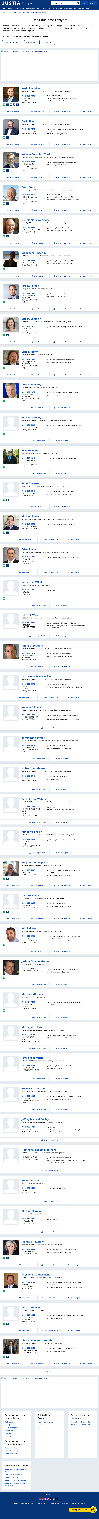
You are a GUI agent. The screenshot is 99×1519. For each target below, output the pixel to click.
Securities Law (43, 1425)
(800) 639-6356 (28, 936)
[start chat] (93, 1509)
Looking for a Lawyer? (79, 1510)
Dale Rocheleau (31, 895)
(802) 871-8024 (28, 745)
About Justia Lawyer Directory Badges (16, 1470)
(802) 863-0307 (28, 161)
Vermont (32, 12)
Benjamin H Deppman (35, 862)
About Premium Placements (15, 1480)
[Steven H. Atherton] (11, 1094)
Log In (85, 3)
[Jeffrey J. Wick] (11, 621)
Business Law (23, 12)
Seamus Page (30, 450)
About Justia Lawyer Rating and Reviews (15, 1484)
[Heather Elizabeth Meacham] (11, 1155)
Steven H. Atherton (33, 1088)
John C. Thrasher (32, 1307)
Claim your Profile (11, 1477)
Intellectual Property (46, 1422)
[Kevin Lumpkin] (11, 94)
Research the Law (32, 8)
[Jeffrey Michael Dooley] (11, 1125)
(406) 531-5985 (28, 839)
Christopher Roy (31, 384)
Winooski (8, 1436)
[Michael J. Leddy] (11, 423)
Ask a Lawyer (19, 8)
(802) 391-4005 (28, 260)
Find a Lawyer (7, 8)
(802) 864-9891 (28, 96)
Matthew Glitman (32, 994)
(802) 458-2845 (28, 1065)
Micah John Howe (32, 1027)
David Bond (28, 121)
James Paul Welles (32, 1057)
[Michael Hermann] (11, 1217)
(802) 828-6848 (28, 1126)
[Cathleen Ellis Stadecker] (11, 682)
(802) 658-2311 (28, 776)
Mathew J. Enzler (32, 831)
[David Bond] (11, 127)
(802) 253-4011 (28, 491)
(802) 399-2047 (28, 227)
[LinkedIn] (40, 1499)
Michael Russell (31, 516)
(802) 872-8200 (28, 622)
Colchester (9, 1431)
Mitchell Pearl (30, 928)
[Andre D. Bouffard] (11, 651)
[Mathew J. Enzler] (11, 837)
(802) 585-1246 (28, 589)
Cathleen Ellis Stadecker (36, 676)
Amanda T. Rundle (33, 1241)
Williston (8, 1433)
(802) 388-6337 (28, 870)
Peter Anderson (31, 483)
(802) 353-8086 (28, 903)
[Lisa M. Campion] (11, 324)
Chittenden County (12, 1448)
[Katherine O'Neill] (11, 588)
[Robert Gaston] (11, 1186)
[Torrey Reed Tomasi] (11, 743)
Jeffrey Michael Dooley (35, 1119)
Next (49, 1372)
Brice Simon (29, 549)
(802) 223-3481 (28, 1188)
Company (38, 1503)
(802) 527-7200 (28, 1002)
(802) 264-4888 (28, 524)
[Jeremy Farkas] (11, 291)
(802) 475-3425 (28, 1218)
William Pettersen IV (34, 252)
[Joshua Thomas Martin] (11, 967)
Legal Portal (29, 1503)
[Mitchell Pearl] (11, 934)
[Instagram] (48, 1499)
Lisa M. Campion (31, 318)
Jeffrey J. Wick (30, 615)
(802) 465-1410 (28, 326)
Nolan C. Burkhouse (34, 768)
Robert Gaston (30, 1180)
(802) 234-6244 (28, 1282)
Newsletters (68, 8)
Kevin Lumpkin (31, 88)
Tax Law (41, 1428)
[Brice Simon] (11, 555)
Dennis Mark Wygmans (36, 220)
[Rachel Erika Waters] (11, 805)
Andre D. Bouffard (32, 645)
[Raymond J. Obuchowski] (11, 1280)
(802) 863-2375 (28, 392)
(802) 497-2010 (28, 194)
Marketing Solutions (81, 8)
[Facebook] (45, 1499)
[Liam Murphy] (11, 357)
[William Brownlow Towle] (11, 160)
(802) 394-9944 (28, 1315)
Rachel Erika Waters (34, 799)
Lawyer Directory (12, 12)
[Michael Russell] (11, 522)
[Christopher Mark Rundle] (11, 1346)
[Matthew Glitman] (11, 1000)
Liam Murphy (30, 351)
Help (44, 1503)
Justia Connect (19, 1503)
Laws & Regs (57, 8)
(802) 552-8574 (28, 1034)
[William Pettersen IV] (11, 259)
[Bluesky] (54, 1499)
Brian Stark (28, 187)
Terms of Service (53, 1503)
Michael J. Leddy (31, 417)
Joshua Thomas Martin (35, 961)
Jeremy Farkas (30, 285)
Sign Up (92, 3)
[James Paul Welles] (11, 1063)
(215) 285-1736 (28, 806)
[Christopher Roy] (11, 390)
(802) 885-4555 (28, 1249)
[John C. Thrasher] (11, 1313)
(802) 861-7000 (28, 293)
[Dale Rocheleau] (11, 901)
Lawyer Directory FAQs (13, 1474)
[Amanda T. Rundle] (11, 1247)
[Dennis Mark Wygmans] (11, 226)
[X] (56, 1499)
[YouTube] (42, 1499)
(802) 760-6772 (28, 556)
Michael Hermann (32, 1211)
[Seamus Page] (11, 456)
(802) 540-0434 (28, 129)
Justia (3, 12)
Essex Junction (10, 1425)
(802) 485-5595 (28, 1096)
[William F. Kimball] (11, 713)
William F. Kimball (32, 707)
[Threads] (51, 1499)
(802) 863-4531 (28, 425)
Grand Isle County (11, 1451)
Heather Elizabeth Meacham (39, 1149)
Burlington (9, 1422)
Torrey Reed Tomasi (33, 737)
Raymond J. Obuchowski (36, 1274)
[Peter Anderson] (11, 489)
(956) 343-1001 (28, 714)
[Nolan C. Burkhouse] (11, 774)
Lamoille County (11, 1454)
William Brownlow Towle (36, 154)
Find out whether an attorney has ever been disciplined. (82, 1423)
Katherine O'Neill (32, 582)
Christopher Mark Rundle (37, 1340)
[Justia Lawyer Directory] (11, 3)
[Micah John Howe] (11, 1033)
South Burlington (11, 1428)
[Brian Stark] (11, 193)
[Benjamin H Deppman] (11, 868)
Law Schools (45, 8)
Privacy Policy (65, 1503)
